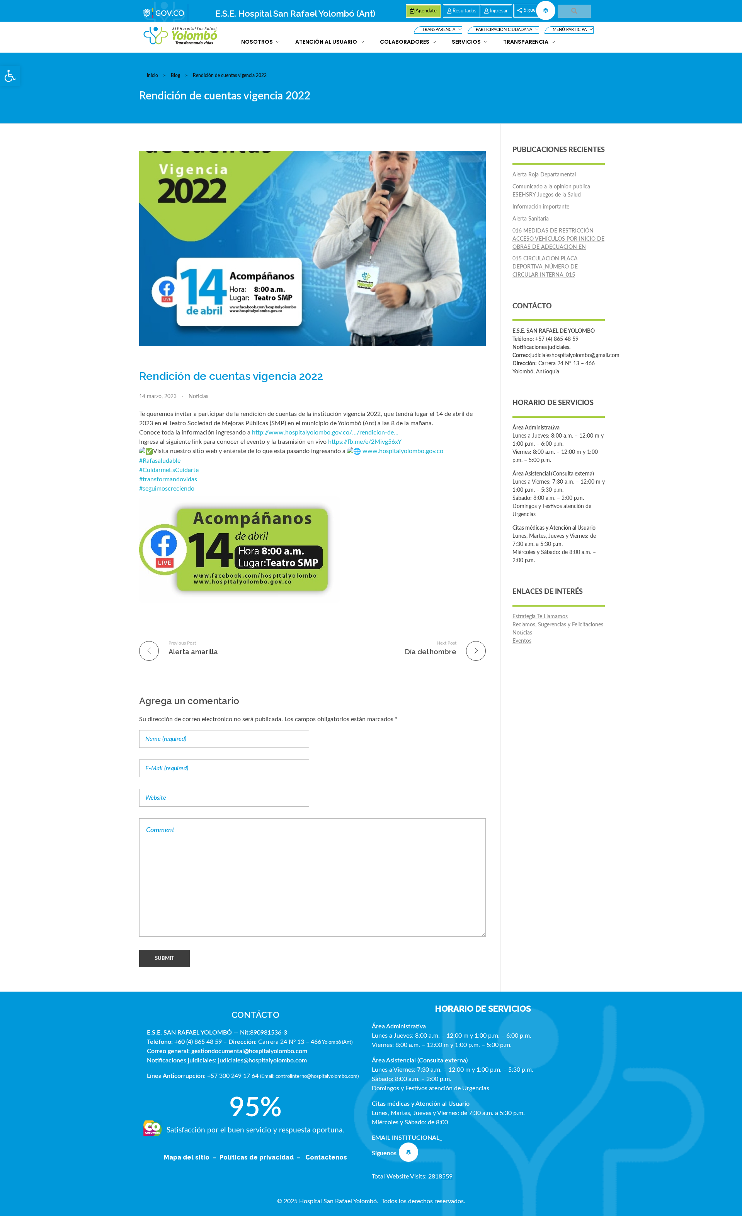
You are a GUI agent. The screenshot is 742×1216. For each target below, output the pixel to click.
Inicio (152, 75)
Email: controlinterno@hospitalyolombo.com (309, 1076)
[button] (10, 76)
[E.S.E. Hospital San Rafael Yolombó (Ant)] (180, 36)
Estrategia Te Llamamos (540, 616)
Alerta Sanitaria (530, 219)
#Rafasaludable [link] (159, 461)
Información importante (540, 207)
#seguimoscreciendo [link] (166, 489)
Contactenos (326, 1157)
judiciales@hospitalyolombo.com (262, 1060)
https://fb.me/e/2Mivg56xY (365, 442)
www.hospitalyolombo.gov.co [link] (402, 451)
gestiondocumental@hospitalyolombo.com (249, 1051)
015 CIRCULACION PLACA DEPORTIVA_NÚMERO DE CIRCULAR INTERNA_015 (545, 267)
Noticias (198, 396)
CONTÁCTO (255, 1015)
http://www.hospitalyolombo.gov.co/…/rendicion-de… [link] (325, 432)
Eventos (521, 641)
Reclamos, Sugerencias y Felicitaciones (557, 625)
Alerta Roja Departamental (544, 175)
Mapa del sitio (187, 1157)
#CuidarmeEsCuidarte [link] (169, 470)
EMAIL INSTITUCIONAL (405, 1138)
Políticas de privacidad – (262, 1157)
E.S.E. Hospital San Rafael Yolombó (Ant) (295, 14)
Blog (175, 75)
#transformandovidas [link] (168, 479)
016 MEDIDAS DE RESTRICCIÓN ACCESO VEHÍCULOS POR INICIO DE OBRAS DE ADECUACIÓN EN (558, 239)
